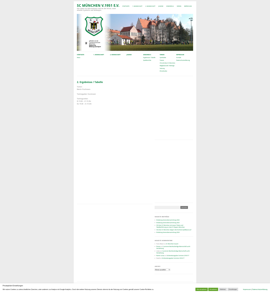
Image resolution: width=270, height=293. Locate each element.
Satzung (162, 68)
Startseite (125, 6)
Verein (179, 6)
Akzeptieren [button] (213, 289)
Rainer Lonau (160, 255)
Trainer (162, 60)
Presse (158, 246)
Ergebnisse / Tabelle (149, 57)
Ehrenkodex (163, 71)
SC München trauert (172, 244)
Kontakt (178, 57)
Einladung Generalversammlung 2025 (168, 222)
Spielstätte (163, 57)
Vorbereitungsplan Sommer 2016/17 (178, 255)
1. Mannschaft (137, 6)
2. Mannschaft (150, 6)
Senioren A (170, 6)
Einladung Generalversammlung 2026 (168, 220)
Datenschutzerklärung (183, 60)
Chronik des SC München (167, 63)
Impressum (188, 6)
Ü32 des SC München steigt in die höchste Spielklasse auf (173, 230)
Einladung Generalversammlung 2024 (168, 232)
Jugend (160, 6)
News (78, 57)
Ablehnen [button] (223, 289)
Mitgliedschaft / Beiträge (167, 65)
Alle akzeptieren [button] (202, 289)
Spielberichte (147, 60)
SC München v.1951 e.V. (98, 5)
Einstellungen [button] (233, 289)
